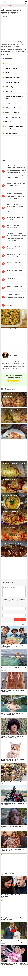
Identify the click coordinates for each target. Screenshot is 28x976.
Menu (26, 3)
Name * (4, 606)
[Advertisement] (14, 27)
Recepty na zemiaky (8, 5)
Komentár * (4, 585)
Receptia (2, 5)
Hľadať (22, 3)
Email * (3, 613)
